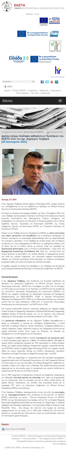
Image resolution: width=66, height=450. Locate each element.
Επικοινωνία (45, 93)
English (36, 14)
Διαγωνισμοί (55, 90)
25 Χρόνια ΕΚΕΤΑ (19, 90)
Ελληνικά (29, 14)
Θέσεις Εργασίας (22, 93)
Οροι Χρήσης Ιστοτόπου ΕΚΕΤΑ (51, 438)
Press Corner (17, 132)
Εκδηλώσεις (44, 90)
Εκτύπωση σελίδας (56, 132)
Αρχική (6, 90)
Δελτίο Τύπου (15, 429)
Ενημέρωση (33, 90)
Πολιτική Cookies (29, 438)
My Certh (34, 93)
